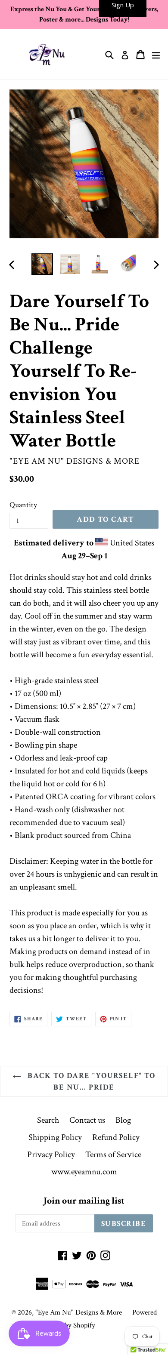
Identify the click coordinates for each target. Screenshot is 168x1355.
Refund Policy (116, 1137)
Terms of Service (113, 1154)
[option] (42, 264)
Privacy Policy (51, 1154)
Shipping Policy (55, 1137)
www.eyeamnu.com (84, 1171)
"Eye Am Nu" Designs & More (78, 1312)
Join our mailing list (84, 1201)
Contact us (87, 1120)
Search (48, 1120)
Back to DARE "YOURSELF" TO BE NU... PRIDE (90, 1081)
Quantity (23, 505)
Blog (123, 1120)
